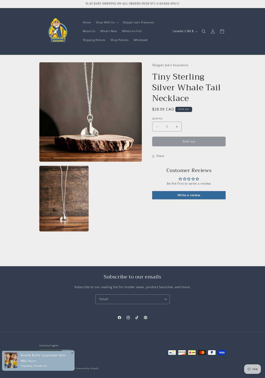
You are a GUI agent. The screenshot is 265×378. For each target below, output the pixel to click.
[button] (106, 22)
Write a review (188, 195)
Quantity (157, 118)
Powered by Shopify (87, 368)
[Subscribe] (165, 299)
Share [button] (160, 156)
